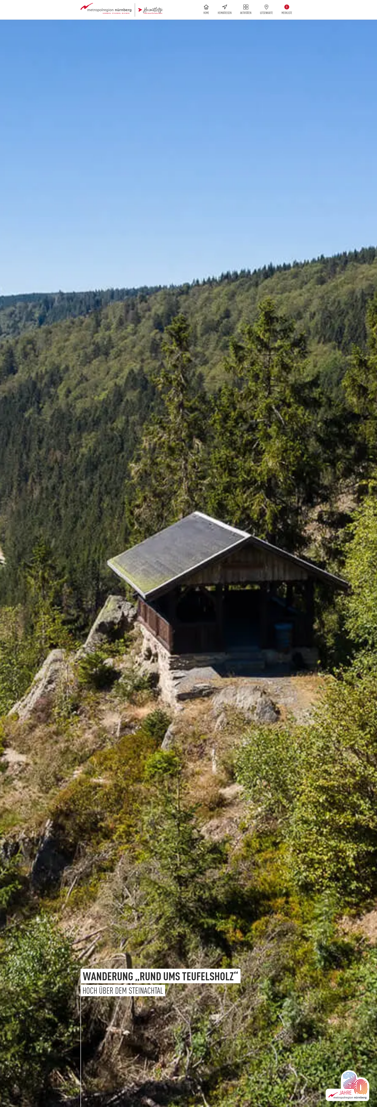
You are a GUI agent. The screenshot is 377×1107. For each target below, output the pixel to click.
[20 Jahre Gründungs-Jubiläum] (347, 1085)
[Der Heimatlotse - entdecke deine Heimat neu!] (122, 10)
